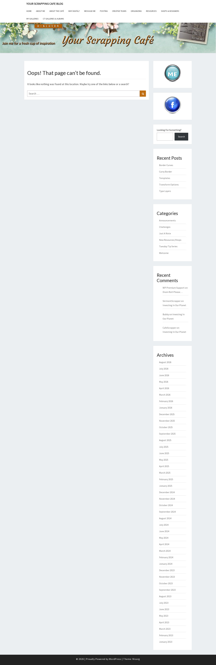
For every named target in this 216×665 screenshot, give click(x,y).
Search (181, 136)
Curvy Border (165, 171)
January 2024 (165, 563)
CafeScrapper (169, 327)
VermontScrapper (172, 300)
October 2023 (166, 583)
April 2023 (164, 622)
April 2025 (164, 466)
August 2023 (165, 596)
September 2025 (167, 433)
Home (29, 11)
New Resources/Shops (170, 239)
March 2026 (164, 394)
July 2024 (163, 524)
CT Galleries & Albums (53, 18)
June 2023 (164, 609)
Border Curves (166, 165)
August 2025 (165, 440)
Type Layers (165, 191)
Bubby (166, 314)
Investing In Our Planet (174, 305)
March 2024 (164, 550)
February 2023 (166, 635)
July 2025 (163, 446)
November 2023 (167, 576)
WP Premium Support (174, 287)
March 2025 (164, 472)
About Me (40, 11)
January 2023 (165, 641)
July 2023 (163, 602)
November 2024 (167, 498)
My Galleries (32, 18)
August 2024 (165, 518)
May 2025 (163, 459)
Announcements (167, 220)
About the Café (56, 11)
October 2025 (166, 427)
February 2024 (166, 557)
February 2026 (166, 401)
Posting (104, 11)
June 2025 (164, 453)
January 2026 (165, 407)
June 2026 (164, 375)
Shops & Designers (170, 11)
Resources (151, 11)
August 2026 (165, 362)
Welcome (164, 252)
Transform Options (169, 184)
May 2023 (163, 615)
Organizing (136, 11)
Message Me (90, 11)
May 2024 (163, 537)
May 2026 (163, 381)
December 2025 (167, 414)
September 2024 (167, 511)
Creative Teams (119, 11)
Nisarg (136, 658)
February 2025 (166, 479)
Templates (164, 178)
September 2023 (167, 589)
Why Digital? (74, 11)
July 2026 (163, 368)
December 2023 (167, 570)
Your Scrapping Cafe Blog (44, 3)
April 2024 (164, 544)
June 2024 (164, 531)
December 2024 (167, 492)
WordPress (115, 658)
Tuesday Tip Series (168, 246)
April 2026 (164, 388)
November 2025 (167, 420)
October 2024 (166, 505)
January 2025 (165, 485)
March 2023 (164, 628)
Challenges (164, 226)
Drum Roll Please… (172, 291)
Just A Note (165, 233)
